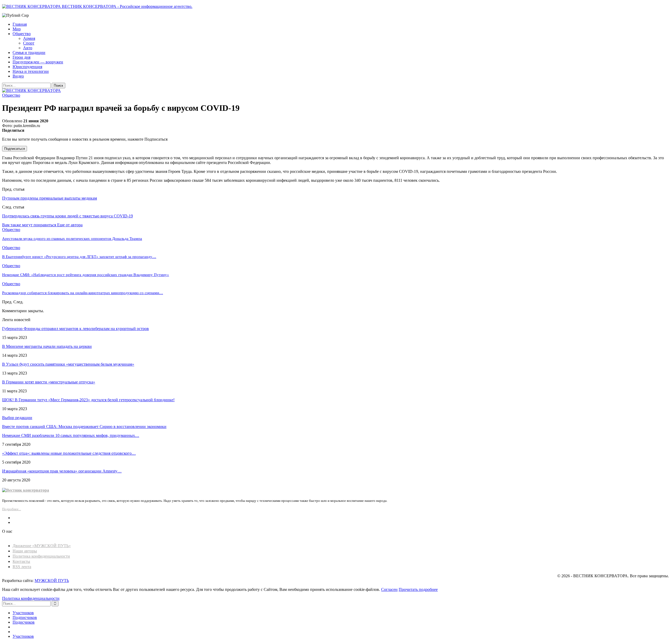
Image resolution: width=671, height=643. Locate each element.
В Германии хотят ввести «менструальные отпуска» (48, 382)
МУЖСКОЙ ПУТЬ (52, 580)
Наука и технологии (31, 71)
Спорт (28, 43)
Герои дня (21, 57)
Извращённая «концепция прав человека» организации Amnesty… (62, 471)
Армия (29, 38)
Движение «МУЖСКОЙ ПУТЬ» (42, 545)
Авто (27, 48)
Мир (17, 29)
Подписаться (14, 149)
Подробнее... (11, 509)
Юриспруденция (27, 66)
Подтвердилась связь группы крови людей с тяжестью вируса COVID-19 (67, 216)
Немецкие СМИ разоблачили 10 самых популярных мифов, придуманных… (70, 435)
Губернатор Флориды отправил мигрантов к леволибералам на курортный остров (75, 328)
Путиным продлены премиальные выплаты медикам (49, 198)
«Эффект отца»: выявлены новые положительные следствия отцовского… (69, 453)
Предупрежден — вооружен (38, 62)
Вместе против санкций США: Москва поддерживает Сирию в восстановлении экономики (84, 426)
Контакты (21, 561)
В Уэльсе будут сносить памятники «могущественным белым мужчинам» (68, 364)
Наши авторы (25, 551)
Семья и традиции (29, 52)
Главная (20, 24)
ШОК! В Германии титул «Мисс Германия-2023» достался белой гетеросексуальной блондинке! (88, 400)
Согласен (389, 589)
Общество (22, 33)
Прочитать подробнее (418, 589)
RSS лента (22, 566)
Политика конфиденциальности (41, 556)
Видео (18, 76)
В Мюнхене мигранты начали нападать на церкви (47, 346)
